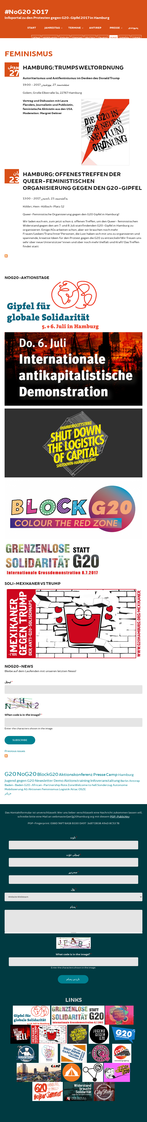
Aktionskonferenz (76, 774)
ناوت (73, 837)
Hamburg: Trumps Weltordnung (73, 68)
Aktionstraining (77, 781)
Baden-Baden (14, 785)
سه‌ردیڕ (74, 872)
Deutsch (90, 37)
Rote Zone (68, 785)
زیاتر (7, 793)
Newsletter (44, 781)
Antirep (134, 781)
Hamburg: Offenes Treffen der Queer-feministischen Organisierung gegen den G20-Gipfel (82, 181)
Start (31, 28)
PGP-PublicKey (119, 816)
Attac (74, 789)
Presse (115, 28)
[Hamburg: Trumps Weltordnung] (105, 131)
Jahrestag (52, 28)
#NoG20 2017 (26, 12)
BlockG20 (47, 774)
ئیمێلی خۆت (73, 855)
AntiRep (95, 28)
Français (77, 37)
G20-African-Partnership (42, 785)
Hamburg (126, 775)
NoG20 (27, 774)
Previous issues (15, 751)
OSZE (82, 789)
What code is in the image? (23, 715)
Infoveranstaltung (105, 781)
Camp (112, 774)
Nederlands (50, 37)
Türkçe (136, 37)
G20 (10, 774)
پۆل (73, 889)
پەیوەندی (133, 28)
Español (124, 37)
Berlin (124, 781)
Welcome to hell (86, 785)
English (64, 37)
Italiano (102, 37)
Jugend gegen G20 (19, 781)
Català (36, 37)
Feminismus (50, 789)
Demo (59, 781)
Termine (74, 28)
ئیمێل (8, 682)
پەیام (73, 907)
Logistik (64, 789)
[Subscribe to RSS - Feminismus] (73, 255)
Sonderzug (104, 785)
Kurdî (113, 37)
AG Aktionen (32, 789)
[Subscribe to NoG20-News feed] (73, 755)
